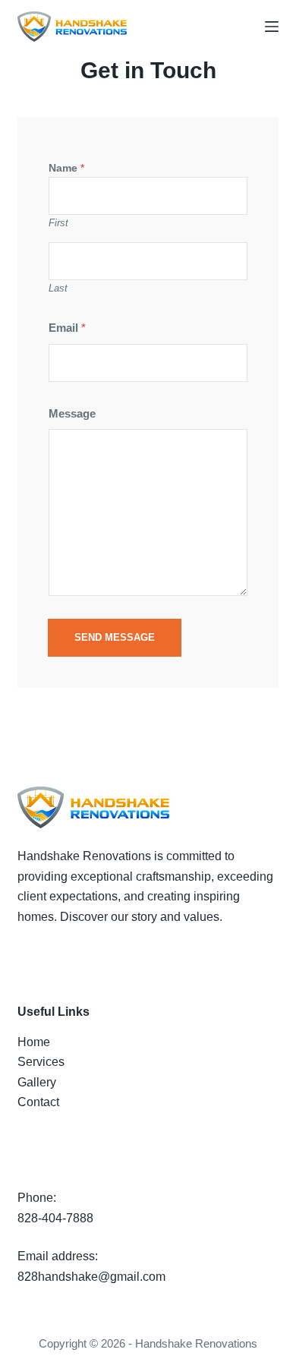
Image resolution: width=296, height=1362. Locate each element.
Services (41, 1061)
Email (67, 327)
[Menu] (272, 26)
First (58, 223)
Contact (38, 1102)
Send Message (114, 637)
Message (72, 413)
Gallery (36, 1082)
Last (58, 288)
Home (33, 1042)
